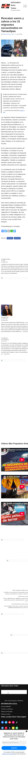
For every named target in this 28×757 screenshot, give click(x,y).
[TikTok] (16, 722)
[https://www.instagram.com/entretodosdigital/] (13, 722)
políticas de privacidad (8, 754)
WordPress (20, 700)
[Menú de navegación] (25, 6)
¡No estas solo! (5, 317)
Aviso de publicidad (6, 706)
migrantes (9, 238)
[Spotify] (16, 728)
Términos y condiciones (7, 709)
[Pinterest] (6, 728)
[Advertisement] (14, 412)
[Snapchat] (13, 728)
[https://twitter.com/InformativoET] (6, 722)
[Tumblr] (9, 728)
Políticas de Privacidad (6, 711)
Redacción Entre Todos (8, 34)
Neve (6, 700)
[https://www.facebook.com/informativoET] (2, 722)
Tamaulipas (17, 238)
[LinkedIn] (2, 728)
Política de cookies (5, 714)
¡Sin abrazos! (4, 338)
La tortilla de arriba (5, 259)
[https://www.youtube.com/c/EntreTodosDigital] (9, 722)
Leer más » (7, 354)
